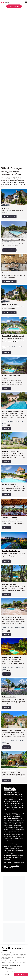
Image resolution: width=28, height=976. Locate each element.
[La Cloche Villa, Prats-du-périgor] (14, 657)
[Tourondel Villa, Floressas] (14, 515)
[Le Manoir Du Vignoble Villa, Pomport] (14, 336)
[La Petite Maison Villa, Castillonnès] (14, 411)
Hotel (12, 864)
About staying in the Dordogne (10, 789)
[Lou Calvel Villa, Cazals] (14, 767)
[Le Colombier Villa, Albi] (14, 481)
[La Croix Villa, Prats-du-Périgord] (14, 617)
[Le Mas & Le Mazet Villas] (14, 300)
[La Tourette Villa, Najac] (14, 694)
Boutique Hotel (15, 866)
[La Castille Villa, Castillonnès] (14, 448)
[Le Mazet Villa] (14, 269)
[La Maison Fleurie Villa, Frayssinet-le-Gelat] (14, 730)
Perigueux (6, 818)
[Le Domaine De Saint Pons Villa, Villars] (14, 237)
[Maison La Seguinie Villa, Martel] (14, 374)
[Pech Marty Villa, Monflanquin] (14, 548)
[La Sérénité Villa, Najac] (14, 581)
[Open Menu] (26, 2)
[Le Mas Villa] (14, 204)
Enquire (6, 352)
